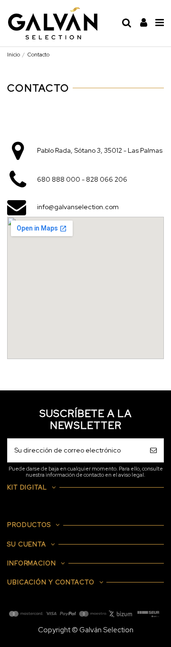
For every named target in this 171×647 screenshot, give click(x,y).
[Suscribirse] (153, 450)
